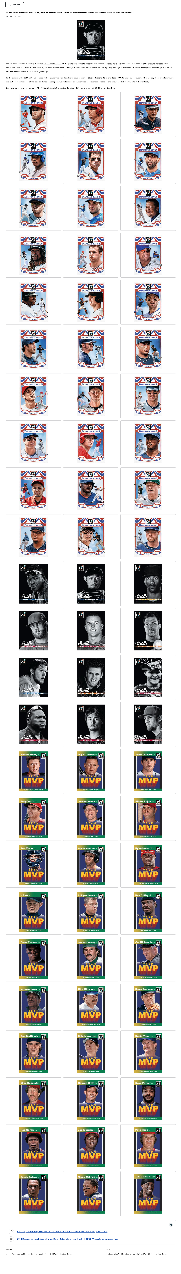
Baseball (21, 1231)
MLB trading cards (69, 1231)
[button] (91, 1225)
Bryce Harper (46, 1239)
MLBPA (90, 1239)
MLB (85, 1239)
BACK (16, 5)
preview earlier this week (50, 64)
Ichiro (68, 1239)
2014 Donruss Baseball (28, 1239)
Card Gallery (32, 1231)
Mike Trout (77, 1239)
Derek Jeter (59, 1239)
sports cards (101, 1239)
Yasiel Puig (113, 1239)
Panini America (86, 1231)
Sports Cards (100, 1231)
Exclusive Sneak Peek (49, 1231)
